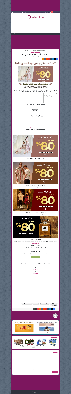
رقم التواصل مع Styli (47, 100)
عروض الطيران (19, 33)
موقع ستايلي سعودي (53, 305)
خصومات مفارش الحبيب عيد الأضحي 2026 (30, 346)
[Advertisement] (35, 5)
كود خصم (56, 33)
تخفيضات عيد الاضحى (37, 50)
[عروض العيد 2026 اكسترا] (52, 342)
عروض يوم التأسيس (51, 33)
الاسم (57, 364)
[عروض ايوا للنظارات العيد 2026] (18, 342)
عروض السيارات (23, 33)
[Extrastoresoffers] (35, 17)
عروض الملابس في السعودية (44, 303)
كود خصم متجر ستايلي (47, 95)
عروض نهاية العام (29, 33)
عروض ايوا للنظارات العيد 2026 (20, 345)
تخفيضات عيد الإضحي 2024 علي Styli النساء (49, 96)
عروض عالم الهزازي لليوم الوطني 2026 (46, 12)
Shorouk (40, 56)
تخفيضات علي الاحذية (54, 303)
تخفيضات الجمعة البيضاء (35, 33)
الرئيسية (44, 50)
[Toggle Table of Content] (56, 94)
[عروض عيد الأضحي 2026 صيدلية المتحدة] (41, 342)
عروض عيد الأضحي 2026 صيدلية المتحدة (41, 345)
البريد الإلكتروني (55, 367)
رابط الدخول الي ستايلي (47, 101)
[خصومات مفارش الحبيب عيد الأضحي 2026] (30, 342)
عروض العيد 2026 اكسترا (55, 345)
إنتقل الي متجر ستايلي (35, 256)
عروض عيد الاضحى (35, 303)
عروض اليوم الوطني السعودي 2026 (43, 33)
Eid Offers (41, 50)
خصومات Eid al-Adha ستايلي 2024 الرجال (50, 97)
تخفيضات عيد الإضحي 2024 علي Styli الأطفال (50, 98)
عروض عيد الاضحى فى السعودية (26, 303)
